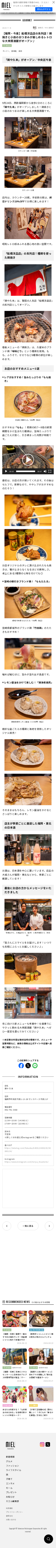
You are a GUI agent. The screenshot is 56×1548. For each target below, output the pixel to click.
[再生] (6, 471)
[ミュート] (45, 471)
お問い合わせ (11, 1520)
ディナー (6, 51)
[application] (28, 459)
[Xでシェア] (28, 1065)
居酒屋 (13, 51)
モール (9, 1488)
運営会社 (9, 1516)
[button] (28, 460)
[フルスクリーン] (49, 471)
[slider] (25, 471)
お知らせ (10, 1496)
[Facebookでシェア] (21, 1065)
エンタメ (10, 1483)
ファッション (12, 1465)
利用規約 (9, 1508)
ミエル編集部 (12, 1501)
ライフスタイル (13, 1470)
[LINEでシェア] (35, 1065)
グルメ (8, 45)
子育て (9, 1479)
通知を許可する (44, 9)
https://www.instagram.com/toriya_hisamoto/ (27, 1161)
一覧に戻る (28, 1225)
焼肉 (20, 51)
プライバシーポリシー (14, 1512)
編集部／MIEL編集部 (46, 27)
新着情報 (10, 1456)
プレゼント (11, 1492)
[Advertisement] (28, 1264)
